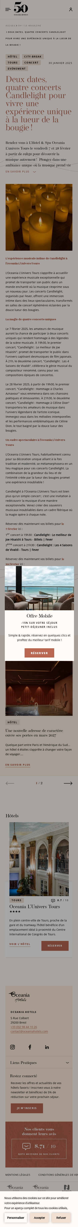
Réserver (39, 653)
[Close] (66, 574)
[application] (39, 1209)
